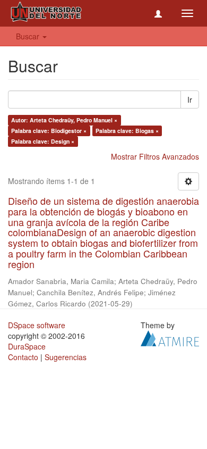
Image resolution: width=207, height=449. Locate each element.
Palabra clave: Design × (42, 141)
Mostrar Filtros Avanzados (155, 156)
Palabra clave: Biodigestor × (49, 131)
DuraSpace (27, 346)
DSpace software (36, 325)
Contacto (23, 357)
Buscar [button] (28, 36)
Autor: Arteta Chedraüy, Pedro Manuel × (64, 120)
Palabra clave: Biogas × (127, 131)
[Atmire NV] (170, 336)
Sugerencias (66, 357)
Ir (189, 99)
